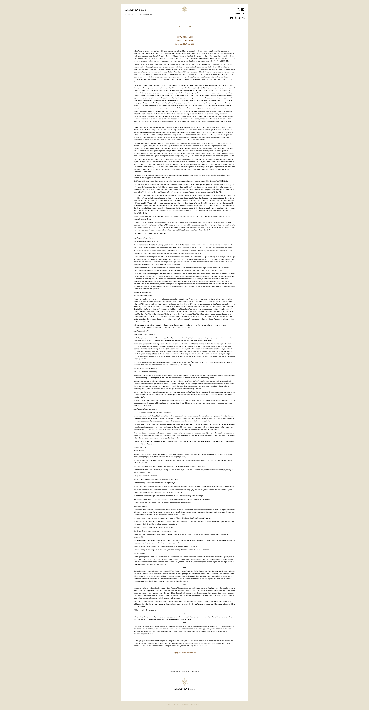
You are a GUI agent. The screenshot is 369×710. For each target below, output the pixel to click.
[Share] (243, 18)
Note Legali (175, 705)
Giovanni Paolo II (133, 14)
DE (179, 26)
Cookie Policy (185, 705)
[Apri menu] (242, 9)
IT (186, 26)
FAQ (169, 705)
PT (190, 26)
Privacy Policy (195, 705)
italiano (237, 14)
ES (183, 26)
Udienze (146, 14)
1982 (151, 14)
